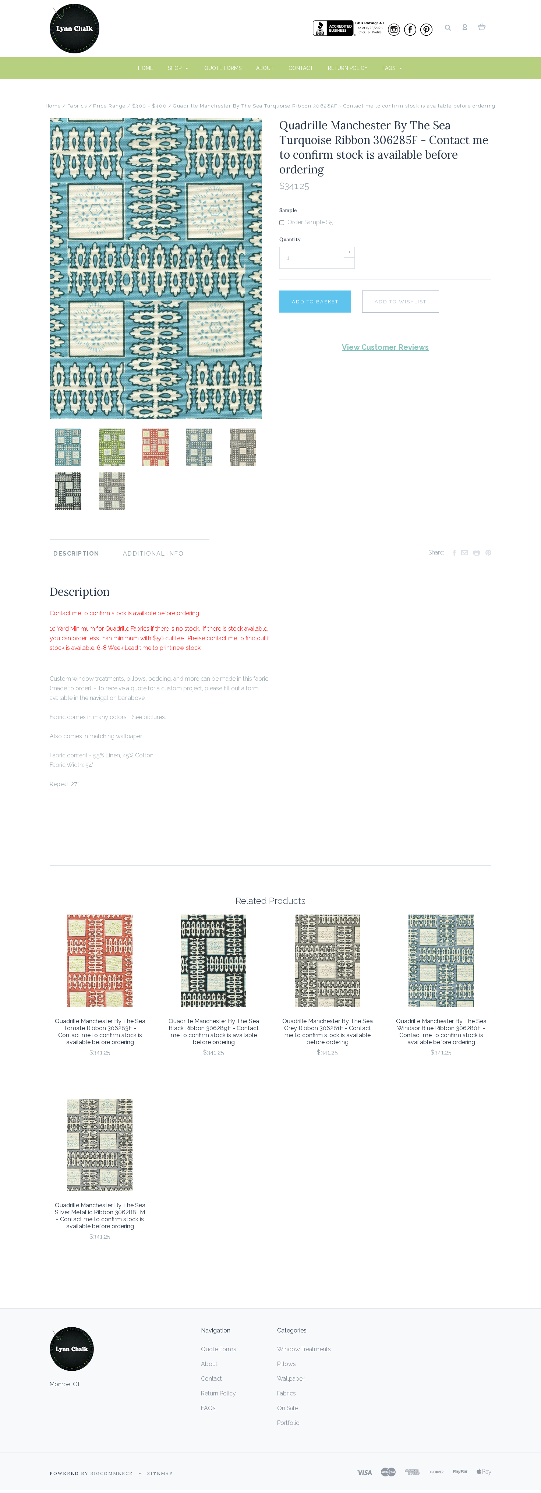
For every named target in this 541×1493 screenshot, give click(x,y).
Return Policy (348, 68)
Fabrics (286, 1393)
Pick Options (100, 1072)
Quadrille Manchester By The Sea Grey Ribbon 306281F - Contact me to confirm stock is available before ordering (327, 1032)
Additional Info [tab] (153, 553)
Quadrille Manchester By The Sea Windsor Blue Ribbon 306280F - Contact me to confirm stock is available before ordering (441, 1032)
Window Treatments (304, 1349)
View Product (100, 961)
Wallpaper (290, 1378)
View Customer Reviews (385, 347)
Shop (175, 68)
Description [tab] (76, 553)
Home (145, 68)
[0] (482, 26)
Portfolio (288, 1422)
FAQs (389, 68)
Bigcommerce (111, 1473)
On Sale (287, 1408)
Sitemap (160, 1473)
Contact (301, 68)
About (265, 68)
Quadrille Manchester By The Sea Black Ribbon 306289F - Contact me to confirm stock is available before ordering (214, 1032)
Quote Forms (222, 68)
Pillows (286, 1363)
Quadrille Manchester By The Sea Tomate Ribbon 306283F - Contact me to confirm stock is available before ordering (100, 1032)
